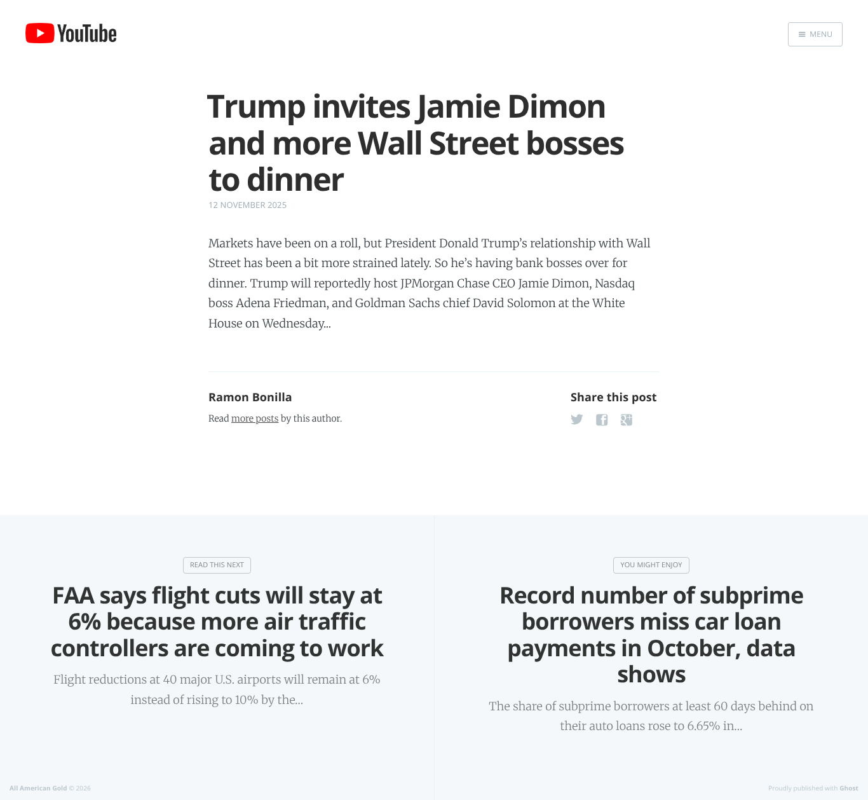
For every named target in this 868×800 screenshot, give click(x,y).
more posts (254, 418)
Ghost (848, 787)
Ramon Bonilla (250, 397)
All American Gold (38, 787)
